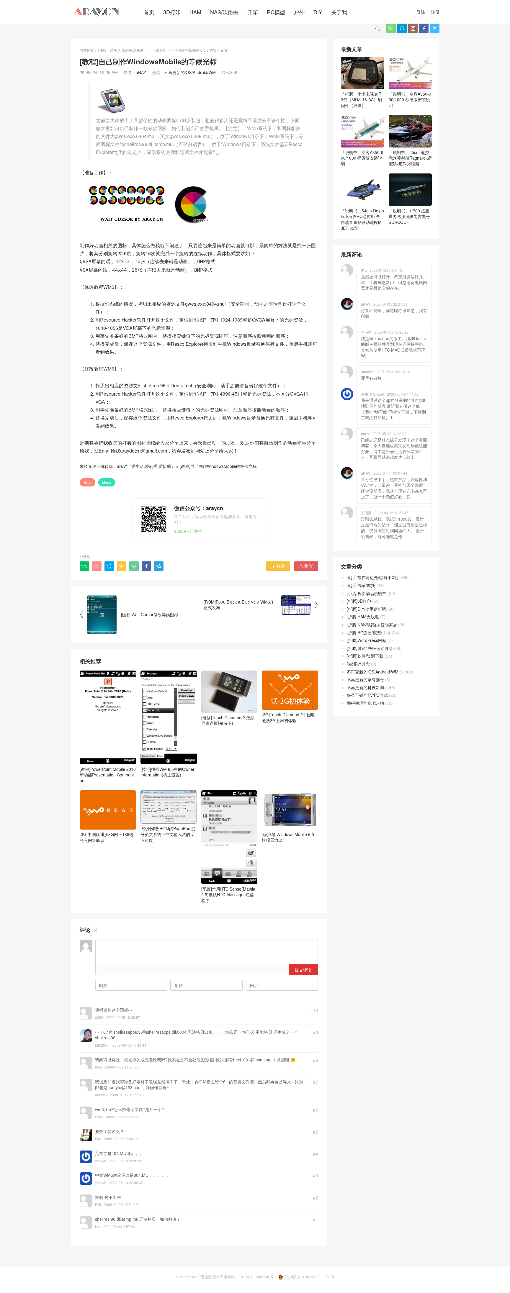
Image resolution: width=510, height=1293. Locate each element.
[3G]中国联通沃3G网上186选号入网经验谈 (106, 837)
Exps (87, 482)
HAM (195, 12)
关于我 (339, 12)
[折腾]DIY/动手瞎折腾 (366, 609)
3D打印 (172, 12)
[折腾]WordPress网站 (366, 640)
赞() (306, 566)
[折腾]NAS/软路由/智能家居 (372, 624)
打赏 (278, 566)
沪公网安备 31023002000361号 (308, 1276)
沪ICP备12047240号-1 (259, 1276)
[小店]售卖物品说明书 (366, 593)
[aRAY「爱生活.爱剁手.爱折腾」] (97, 12)
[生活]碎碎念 (358, 664)
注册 (435, 12)
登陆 (421, 12)
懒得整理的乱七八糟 (365, 703)
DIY (317, 12)
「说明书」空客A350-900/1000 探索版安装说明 (362, 158)
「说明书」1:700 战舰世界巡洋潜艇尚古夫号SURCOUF (409, 216)
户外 (299, 12)
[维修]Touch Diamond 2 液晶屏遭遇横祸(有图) (227, 720)
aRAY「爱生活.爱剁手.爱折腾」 (122, 50)
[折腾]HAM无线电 (363, 617)
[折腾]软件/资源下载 (365, 656)
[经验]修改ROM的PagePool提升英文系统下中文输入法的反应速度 (167, 834)
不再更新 (159, 50)
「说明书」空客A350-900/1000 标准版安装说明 (410, 99)
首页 (149, 12)
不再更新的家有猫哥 (365, 679)
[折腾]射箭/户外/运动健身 (370, 648)
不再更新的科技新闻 (365, 687)
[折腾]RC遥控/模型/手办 (368, 632)
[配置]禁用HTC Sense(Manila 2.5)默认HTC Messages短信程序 (228, 894)
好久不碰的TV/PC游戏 (367, 695)
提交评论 (303, 970)
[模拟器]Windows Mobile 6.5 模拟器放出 (288, 837)
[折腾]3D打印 (359, 601)
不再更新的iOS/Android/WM (193, 50)
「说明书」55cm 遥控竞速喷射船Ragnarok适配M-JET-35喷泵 (410, 158)
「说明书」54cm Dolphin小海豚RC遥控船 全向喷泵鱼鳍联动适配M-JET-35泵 (362, 219)
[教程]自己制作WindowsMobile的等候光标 (218, 466)
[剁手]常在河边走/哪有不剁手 (373, 577)
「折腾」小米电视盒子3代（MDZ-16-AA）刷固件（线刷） (361, 99)
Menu (106, 482)
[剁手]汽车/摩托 (361, 585)
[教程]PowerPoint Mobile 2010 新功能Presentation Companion (108, 775)
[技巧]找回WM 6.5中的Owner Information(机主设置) (167, 772)
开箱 (252, 12)
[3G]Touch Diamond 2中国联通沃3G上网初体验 (288, 717)
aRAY (141, 72)
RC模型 (276, 12)
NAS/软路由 (224, 12)
